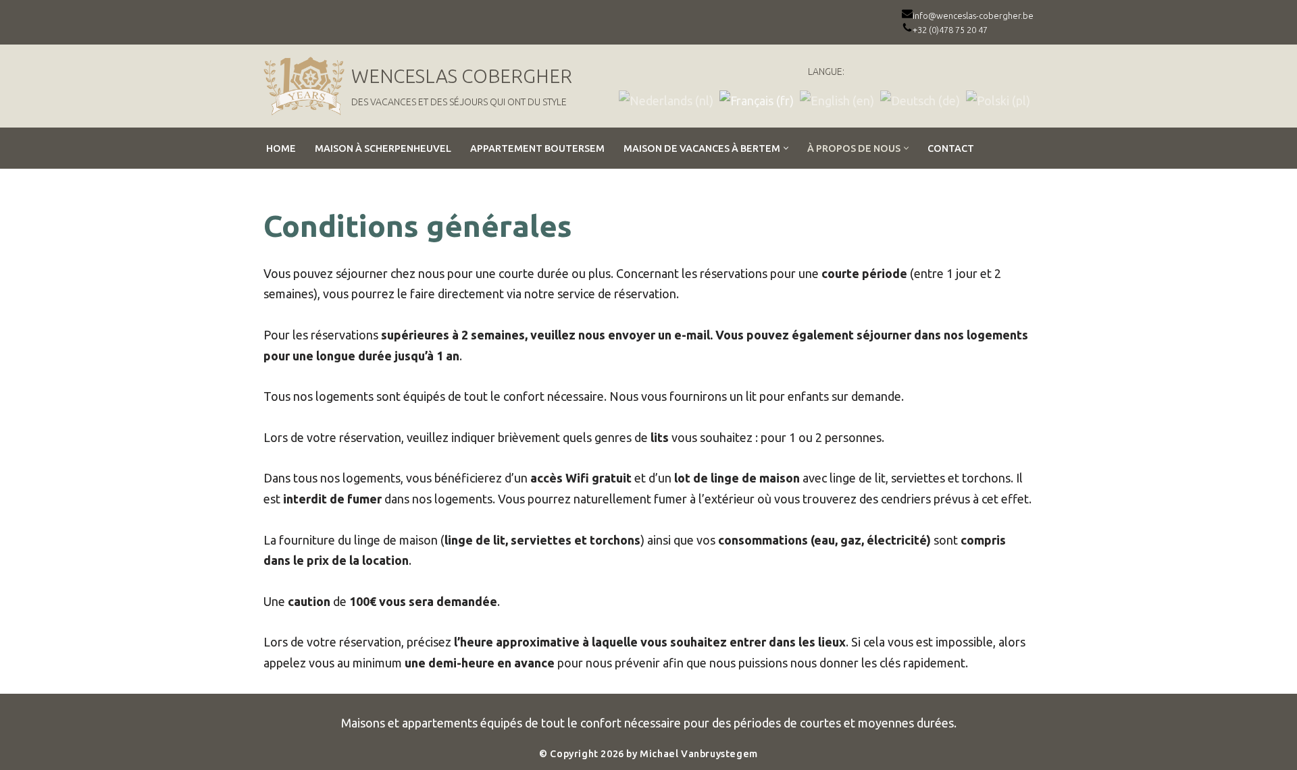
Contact (950, 148)
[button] (786, 148)
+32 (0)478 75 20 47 (950, 29)
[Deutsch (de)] (920, 99)
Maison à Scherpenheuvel (383, 148)
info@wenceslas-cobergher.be (973, 15)
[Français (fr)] (756, 99)
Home (281, 148)
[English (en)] (837, 99)
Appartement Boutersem (537, 148)
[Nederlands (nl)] (666, 99)
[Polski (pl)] (998, 99)
